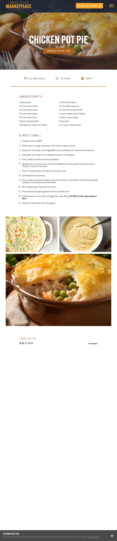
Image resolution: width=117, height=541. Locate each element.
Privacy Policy (93, 537)
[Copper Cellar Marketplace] (18, 6)
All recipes (92, 343)
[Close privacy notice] (112, 535)
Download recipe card (58, 51)
